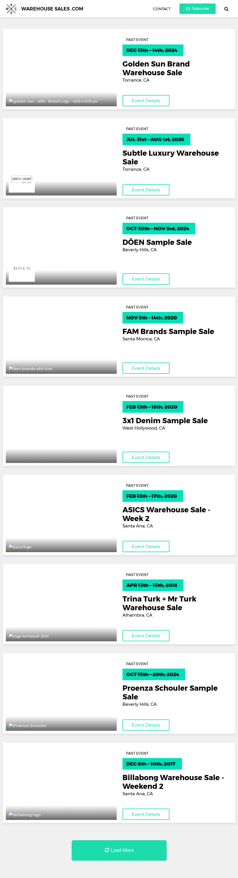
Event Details (146, 100)
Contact (162, 8)
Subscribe (200, 8)
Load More (121, 850)
